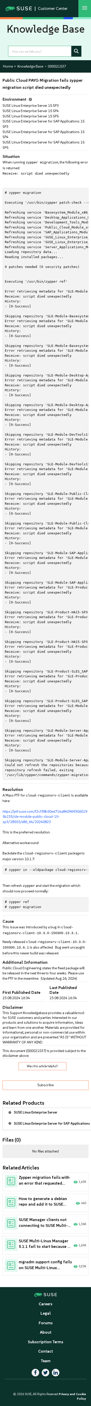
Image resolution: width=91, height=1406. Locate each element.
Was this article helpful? (42, 1066)
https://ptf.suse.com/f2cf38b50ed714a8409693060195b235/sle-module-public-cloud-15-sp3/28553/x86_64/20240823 (45, 816)
